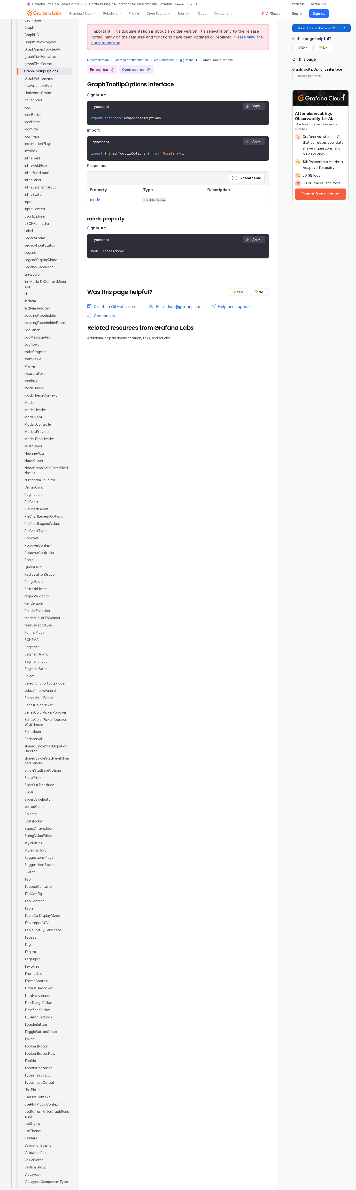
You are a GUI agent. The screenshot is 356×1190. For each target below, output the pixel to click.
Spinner (30, 814)
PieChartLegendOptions (43, 516)
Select (29, 676)
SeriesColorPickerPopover (45, 712)
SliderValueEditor (38, 799)
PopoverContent (38, 545)
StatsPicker (33, 821)
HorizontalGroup (37, 93)
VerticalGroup (35, 1167)
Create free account (321, 193)
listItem (30, 301)
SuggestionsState (39, 865)
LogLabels (32, 330)
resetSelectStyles (38, 625)
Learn (182, 13)
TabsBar (31, 937)
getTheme (32, 20)
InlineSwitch (33, 194)
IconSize (31, 129)
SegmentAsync (36, 654)
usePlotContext (37, 1097)
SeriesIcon (32, 732)
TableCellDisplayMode (42, 915)
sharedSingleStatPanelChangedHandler (46, 760)
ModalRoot (33, 417)
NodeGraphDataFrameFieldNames (46, 470)
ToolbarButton (36, 1046)
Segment (31, 647)
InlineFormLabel (36, 173)
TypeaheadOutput (39, 1082)
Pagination (33, 494)
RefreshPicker (35, 589)
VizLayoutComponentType (46, 1182)
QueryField (33, 567)
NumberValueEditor (39, 480)
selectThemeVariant (40, 690)
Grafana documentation (131, 60)
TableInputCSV (36, 923)
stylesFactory (35, 850)
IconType (31, 136)
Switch (29, 872)
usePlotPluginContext (42, 1104)
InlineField (32, 158)
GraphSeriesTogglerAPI (42, 49)
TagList (30, 952)
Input (28, 202)
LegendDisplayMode (40, 260)
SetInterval (33, 739)
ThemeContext (36, 981)
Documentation (98, 60)
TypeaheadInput (37, 1075)
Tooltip (30, 1061)
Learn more (184, 4)
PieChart (31, 502)
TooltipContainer (38, 1068)
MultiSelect (33, 446)
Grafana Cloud (80, 13)
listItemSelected (37, 308)
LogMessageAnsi (38, 337)
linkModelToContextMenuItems (46, 283)
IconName (32, 122)
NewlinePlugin (35, 453)
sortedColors (35, 807)
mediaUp (31, 381)
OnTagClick (33, 487)
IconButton (33, 115)
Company (221, 13)
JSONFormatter (36, 223)
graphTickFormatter (40, 56)
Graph (29, 27)
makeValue (32, 359)
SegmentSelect (36, 669)
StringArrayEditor (38, 828)
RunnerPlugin (34, 632)
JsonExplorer (35, 216)
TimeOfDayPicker (38, 988)
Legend (30, 252)
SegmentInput (35, 661)
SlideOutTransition (39, 785)
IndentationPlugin (38, 144)
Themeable (33, 974)
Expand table (250, 178)
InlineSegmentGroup (40, 187)
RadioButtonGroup (39, 574)
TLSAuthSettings (38, 1017)
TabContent (34, 901)
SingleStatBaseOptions (43, 770)
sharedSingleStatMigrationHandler (45, 748)
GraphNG (31, 35)
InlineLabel (32, 180)
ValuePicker (33, 1160)
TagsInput (32, 959)
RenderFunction (37, 611)
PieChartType (35, 531)
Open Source (157, 13)
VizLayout (32, 1174)
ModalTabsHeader (39, 439)
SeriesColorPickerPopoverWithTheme (45, 721)
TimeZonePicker (37, 1010)
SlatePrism (32, 778)
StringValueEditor (38, 836)
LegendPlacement (38, 267)
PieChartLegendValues (42, 523)
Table (28, 908)
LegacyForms (35, 238)
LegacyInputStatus (39, 245)
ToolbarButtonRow (39, 1053)
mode (95, 199)
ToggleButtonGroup (40, 1032)
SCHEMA (31, 640)
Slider (28, 792)
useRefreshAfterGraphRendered (46, 1113)
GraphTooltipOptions (41, 71)
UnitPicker (32, 1090)
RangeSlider (34, 582)
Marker (29, 366)
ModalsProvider (37, 431)
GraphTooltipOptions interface (317, 69)
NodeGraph (33, 461)
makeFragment (36, 352)
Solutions (110, 13)
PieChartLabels (36, 509)
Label (28, 231)
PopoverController (39, 552)
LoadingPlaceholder (40, 315)
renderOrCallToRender (42, 618)
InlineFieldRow (35, 165)
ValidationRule (35, 1153)
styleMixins (33, 843)
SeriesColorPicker (38, 705)
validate (30, 1138)
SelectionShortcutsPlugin (44, 683)
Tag (27, 944)
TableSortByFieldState (42, 930)
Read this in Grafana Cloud (319, 28)
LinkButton (33, 274)
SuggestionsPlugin (39, 857)
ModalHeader (35, 410)
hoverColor (33, 100)
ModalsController (38, 424)
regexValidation (37, 596)
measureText (34, 373)
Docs (202, 13)
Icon (27, 107)
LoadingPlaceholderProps (45, 323)
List (27, 294)
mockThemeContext (40, 395)
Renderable (33, 603)
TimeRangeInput (37, 995)
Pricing (134, 13)
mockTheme (34, 388)
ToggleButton (35, 1024)
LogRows (31, 344)
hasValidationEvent (39, 85)
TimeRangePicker (38, 1003)
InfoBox (30, 151)
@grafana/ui (188, 60)
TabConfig (33, 894)
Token (29, 1039)
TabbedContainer (38, 886)
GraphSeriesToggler (40, 42)
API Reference (164, 60)
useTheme (32, 1131)
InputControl (34, 209)
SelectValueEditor (38, 698)
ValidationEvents (37, 1145)
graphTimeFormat (38, 64)
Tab (27, 879)
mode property (310, 76)
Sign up (319, 13)
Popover (31, 538)
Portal (29, 560)
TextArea (31, 966)
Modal (29, 402)
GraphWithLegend (38, 78)
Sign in (297, 13)
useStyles (32, 1124)
